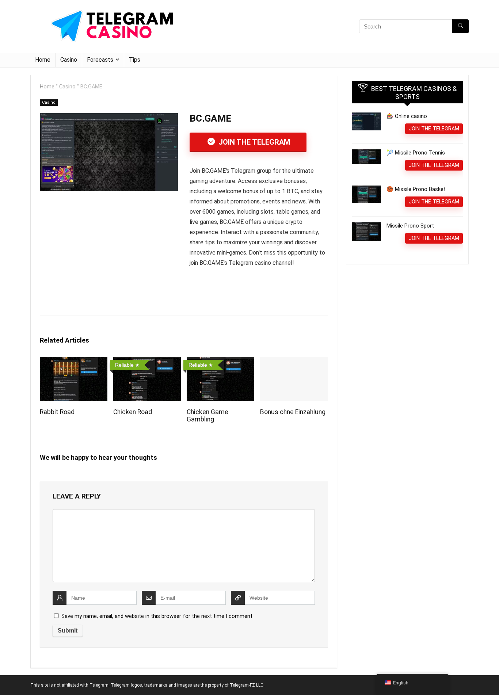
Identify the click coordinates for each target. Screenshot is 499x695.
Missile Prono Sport (410, 225)
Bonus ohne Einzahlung (292, 412)
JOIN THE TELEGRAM (253, 142)
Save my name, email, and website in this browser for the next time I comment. (157, 616)
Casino (68, 59)
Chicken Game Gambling (207, 415)
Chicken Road (132, 412)
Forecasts (100, 59)
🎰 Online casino (406, 116)
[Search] (460, 26)
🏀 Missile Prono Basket (416, 189)
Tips (134, 59)
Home (42, 59)
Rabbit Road (57, 412)
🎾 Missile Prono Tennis (415, 152)
